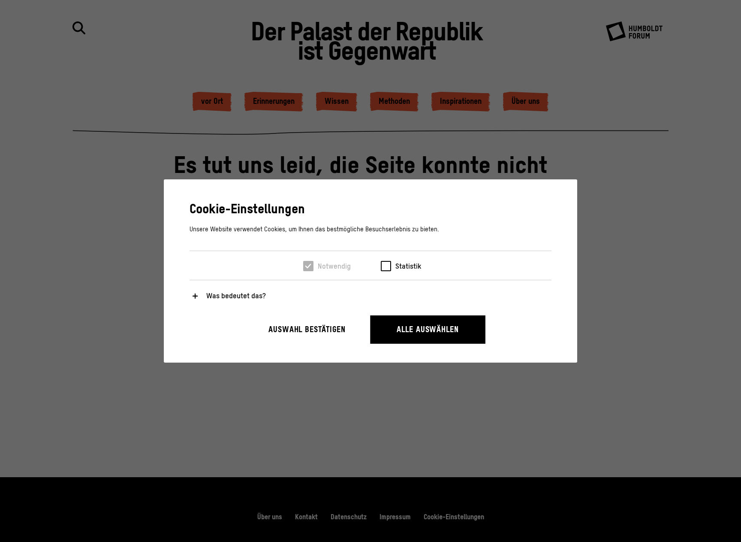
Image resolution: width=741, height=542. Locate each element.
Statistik (408, 266)
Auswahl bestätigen (307, 329)
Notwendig (334, 266)
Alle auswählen (428, 329)
